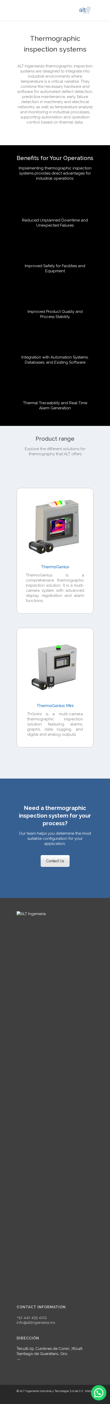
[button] (98, 1392)
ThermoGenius (55, 566)
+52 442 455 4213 (32, 1317)
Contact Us (55, 861)
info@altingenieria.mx (36, 1322)
